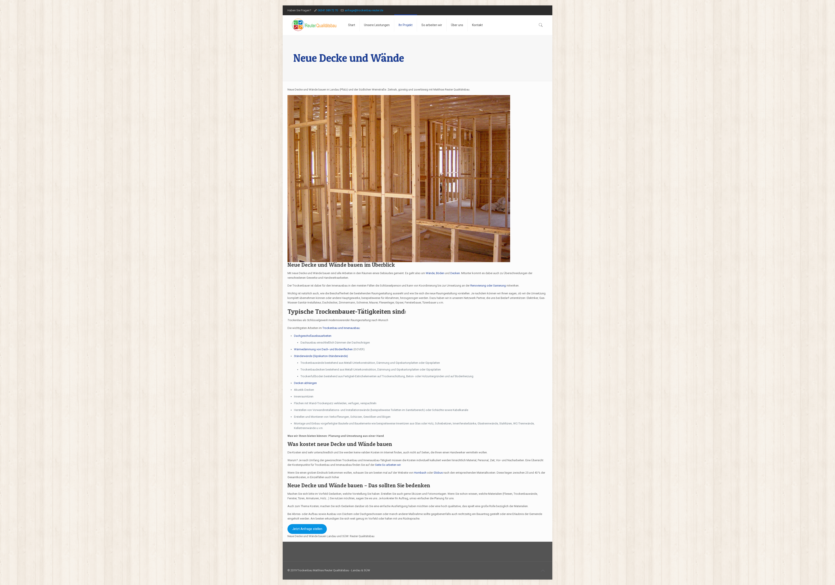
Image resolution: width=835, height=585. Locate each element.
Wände (430, 273)
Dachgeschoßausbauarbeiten (312, 335)
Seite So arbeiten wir (388, 464)
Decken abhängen (305, 383)
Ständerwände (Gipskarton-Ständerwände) (321, 356)
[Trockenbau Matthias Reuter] (314, 25)
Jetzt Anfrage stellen (307, 529)
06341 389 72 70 (328, 10)
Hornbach (420, 472)
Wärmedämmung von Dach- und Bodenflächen (323, 349)
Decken (455, 273)
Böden (440, 273)
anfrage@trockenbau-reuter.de (364, 10)
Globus (438, 472)
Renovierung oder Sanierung (488, 285)
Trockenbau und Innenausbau (341, 328)
